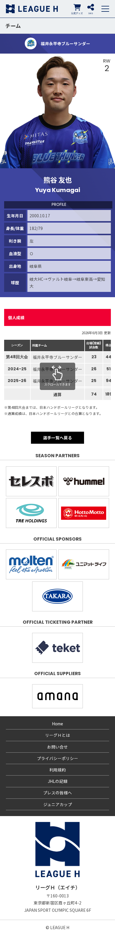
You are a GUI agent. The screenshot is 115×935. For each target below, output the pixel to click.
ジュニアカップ (57, 804)
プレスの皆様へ (57, 793)
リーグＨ (32, 8)
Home (57, 724)
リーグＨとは (57, 735)
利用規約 (57, 770)
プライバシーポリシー (57, 758)
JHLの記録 (58, 781)
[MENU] (105, 9)
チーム (13, 25)
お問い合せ (57, 747)
